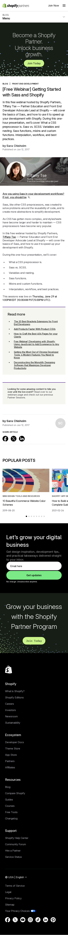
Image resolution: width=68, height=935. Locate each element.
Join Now (53, 5)
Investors (10, 710)
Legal (8, 892)
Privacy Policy (13, 898)
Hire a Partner (13, 850)
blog (5, 84)
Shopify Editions (14, 697)
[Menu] (64, 5)
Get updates (34, 575)
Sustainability (12, 722)
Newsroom (11, 716)
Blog (7, 787)
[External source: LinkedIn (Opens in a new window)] (22, 439)
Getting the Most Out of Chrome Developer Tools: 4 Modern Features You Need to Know (36, 355)
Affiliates (10, 767)
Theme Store (12, 748)
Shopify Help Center (16, 838)
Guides (9, 799)
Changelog (11, 818)
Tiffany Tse (9, 236)
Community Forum (15, 844)
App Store (11, 754)
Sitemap (9, 904)
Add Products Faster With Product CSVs (35, 329)
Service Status (13, 856)
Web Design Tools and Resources (21, 496)
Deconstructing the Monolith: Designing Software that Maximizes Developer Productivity (34, 365)
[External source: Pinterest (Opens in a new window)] (53, 919)
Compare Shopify (15, 793)
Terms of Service (15, 885)
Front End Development (25, 84)
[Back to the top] (8, 670)
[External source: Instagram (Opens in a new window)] (30, 919)
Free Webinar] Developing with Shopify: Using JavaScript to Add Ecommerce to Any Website (36, 344)
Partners (10, 761)
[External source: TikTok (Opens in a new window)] (37, 919)
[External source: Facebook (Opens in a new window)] (5, 439)
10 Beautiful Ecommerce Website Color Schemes (24, 502)
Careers (9, 703)
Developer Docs (14, 742)
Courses (10, 805)
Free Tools (11, 812)
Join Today (34, 63)
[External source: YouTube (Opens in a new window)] (22, 919)
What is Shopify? (15, 691)
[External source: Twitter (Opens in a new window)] (13, 439)
